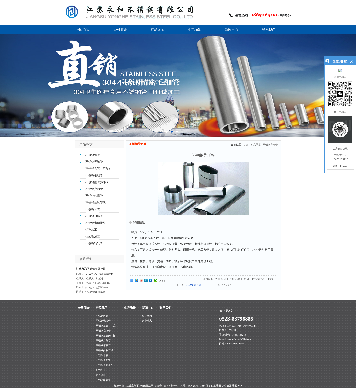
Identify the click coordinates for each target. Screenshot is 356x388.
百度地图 (216, 385)
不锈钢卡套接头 (95, 222)
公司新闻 (147, 315)
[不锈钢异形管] (203, 214)
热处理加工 (92, 236)
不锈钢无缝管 (94, 161)
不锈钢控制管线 (95, 202)
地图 (234, 385)
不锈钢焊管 (92, 155)
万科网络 (205, 385)
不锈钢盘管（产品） (98, 168)
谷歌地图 (226, 385)
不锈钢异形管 (94, 189)
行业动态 (147, 320)
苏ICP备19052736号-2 (175, 385)
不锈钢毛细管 (94, 175)
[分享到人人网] (151, 280)
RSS (240, 385)
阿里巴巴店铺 (340, 166)
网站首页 (83, 29)
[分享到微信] (155, 280)
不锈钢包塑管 (94, 216)
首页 (245, 144)
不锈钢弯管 (92, 209)
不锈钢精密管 (94, 195)
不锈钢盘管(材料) (96, 182)
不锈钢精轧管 (94, 243)
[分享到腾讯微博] (146, 280)
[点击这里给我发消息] (340, 70)
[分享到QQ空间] (136, 280)
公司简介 (120, 29)
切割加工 (91, 229)
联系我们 (268, 29)
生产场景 (194, 29)
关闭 (271, 279)
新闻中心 (231, 29)
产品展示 (157, 29)
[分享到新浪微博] (141, 280)
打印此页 (258, 279)
